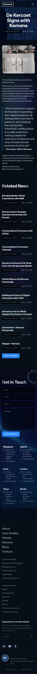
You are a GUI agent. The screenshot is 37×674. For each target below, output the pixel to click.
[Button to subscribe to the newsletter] (31, 636)
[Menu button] (33, 4)
